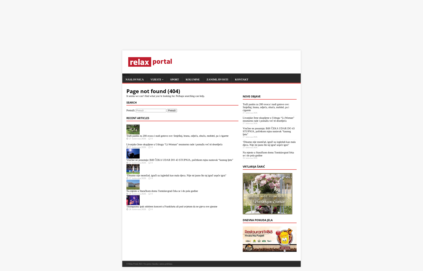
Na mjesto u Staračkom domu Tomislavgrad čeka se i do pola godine (162, 191)
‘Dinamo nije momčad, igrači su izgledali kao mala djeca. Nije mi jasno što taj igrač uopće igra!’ (176, 175)
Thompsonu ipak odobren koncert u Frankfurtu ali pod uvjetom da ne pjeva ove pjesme (171, 206)
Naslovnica (135, 79)
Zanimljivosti (217, 79)
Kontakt (241, 79)
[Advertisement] (99, 23)
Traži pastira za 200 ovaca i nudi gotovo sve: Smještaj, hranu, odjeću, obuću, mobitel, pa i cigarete (177, 135)
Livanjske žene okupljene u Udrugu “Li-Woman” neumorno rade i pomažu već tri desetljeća (174, 144)
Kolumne (193, 79)
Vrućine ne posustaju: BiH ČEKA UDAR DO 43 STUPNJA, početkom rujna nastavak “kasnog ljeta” (179, 160)
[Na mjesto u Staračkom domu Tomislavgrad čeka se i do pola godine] (133, 188)
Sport (174, 79)
